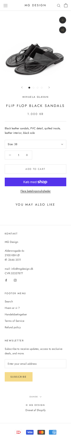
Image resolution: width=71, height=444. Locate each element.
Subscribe (18, 377)
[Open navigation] (5, 5)
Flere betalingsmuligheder (36, 191)
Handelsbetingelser (16, 314)
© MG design (35, 405)
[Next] (49, 87)
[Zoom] (62, 20)
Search (9, 301)
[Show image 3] (37, 88)
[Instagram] (15, 280)
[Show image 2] (33, 88)
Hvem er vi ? (12, 308)
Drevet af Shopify (35, 410)
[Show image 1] (29, 88)
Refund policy (13, 327)
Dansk (34, 396)
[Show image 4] (42, 88)
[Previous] (21, 87)
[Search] (59, 5)
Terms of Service (14, 321)
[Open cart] (65, 5)
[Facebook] (6, 280)
